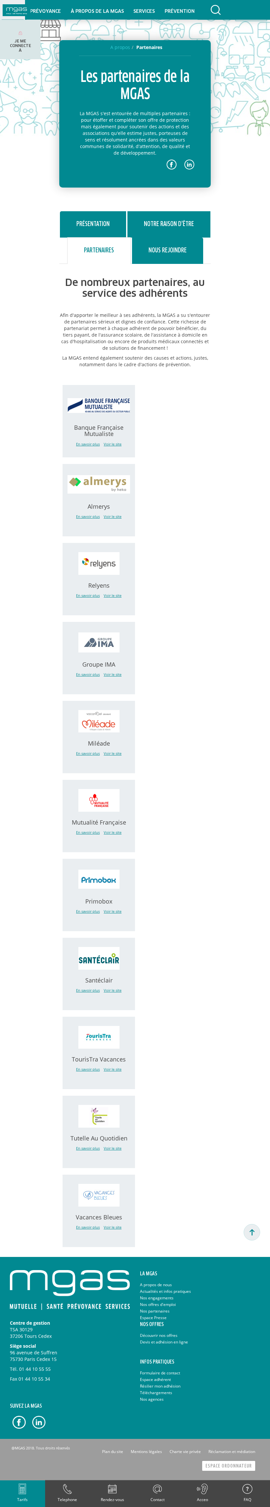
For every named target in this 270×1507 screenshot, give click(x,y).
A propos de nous (156, 1285)
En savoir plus (88, 444)
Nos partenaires (155, 1311)
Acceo (202, 1499)
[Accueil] (17, 10)
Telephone (67, 1499)
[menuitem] (45, 10)
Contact (157, 1499)
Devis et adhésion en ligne (164, 1342)
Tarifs (22, 1499)
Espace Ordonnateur (228, 1466)
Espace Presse (153, 1317)
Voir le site (113, 444)
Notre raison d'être (169, 224)
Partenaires (99, 250)
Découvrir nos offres (158, 1335)
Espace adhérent (155, 1379)
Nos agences (152, 1399)
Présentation (93, 224)
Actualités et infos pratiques (165, 1291)
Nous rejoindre (167, 250)
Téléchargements (156, 1392)
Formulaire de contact (160, 1373)
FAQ (247, 1499)
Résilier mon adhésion (160, 1386)
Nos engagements (157, 1298)
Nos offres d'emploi (158, 1304)
